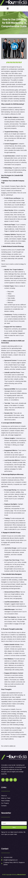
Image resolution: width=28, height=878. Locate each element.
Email (2, 820)
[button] (7, 8)
